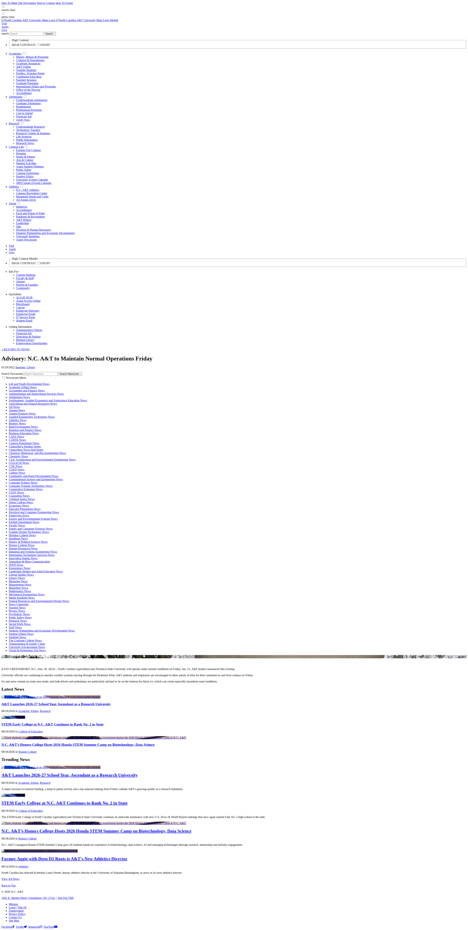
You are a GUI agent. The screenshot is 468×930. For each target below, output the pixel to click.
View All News (10, 878)
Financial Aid (24, 116)
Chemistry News (18, 456)
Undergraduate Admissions (31, 100)
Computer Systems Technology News (30, 485)
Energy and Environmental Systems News (33, 518)
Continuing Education (28, 76)
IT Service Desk (25, 317)
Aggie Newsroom (26, 239)
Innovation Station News (23, 558)
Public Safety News (20, 617)
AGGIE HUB (24, 297)
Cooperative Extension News (26, 489)
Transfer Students (26, 70)
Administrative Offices (29, 330)
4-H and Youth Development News (29, 384)
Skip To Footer (64, 3)
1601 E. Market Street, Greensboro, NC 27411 (28, 897)
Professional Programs (29, 109)
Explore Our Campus (28, 150)
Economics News (19, 505)
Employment (16, 910)
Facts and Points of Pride (30, 213)
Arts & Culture (24, 160)
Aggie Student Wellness (30, 166)
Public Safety (23, 169)
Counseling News (19, 495)
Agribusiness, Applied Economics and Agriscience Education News (48, 400)
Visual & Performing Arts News (27, 650)
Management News (20, 584)
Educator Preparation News (25, 508)
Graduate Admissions (28, 103)
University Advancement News (27, 647)
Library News (17, 578)
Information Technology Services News (32, 555)
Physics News (17, 610)
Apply (5, 26)
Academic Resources (28, 63)
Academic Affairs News (23, 387)
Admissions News (19, 397)
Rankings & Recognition (30, 216)
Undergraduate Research (30, 126)
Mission (13, 904)
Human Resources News (23, 548)
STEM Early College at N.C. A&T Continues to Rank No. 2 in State (52, 724)
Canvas (20, 307)
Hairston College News (22, 535)
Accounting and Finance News (27, 390)
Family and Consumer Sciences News (31, 528)
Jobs (18, 226)
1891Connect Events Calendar (33, 183)
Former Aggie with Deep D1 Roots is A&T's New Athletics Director (64, 858)
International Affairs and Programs (36, 86)
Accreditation (24, 93)
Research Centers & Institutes (33, 133)
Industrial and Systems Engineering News (33, 551)
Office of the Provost (28, 89)
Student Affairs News (21, 633)
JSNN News (16, 564)
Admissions (15, 96)
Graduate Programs (27, 83)
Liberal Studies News (21, 574)
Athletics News (18, 420)
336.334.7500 (65, 897)
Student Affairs (24, 176)
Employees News (19, 515)
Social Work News (20, 624)
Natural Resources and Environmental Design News (39, 601)
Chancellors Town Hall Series (26, 449)
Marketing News (18, 587)
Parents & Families (27, 284)
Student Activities (26, 163)
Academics (15, 53)
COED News (16, 469)
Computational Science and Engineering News (36, 479)
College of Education (30, 731)
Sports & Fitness (25, 156)
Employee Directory (27, 310)
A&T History (24, 219)
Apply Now (23, 119)
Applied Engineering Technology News (32, 416)
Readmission (23, 106)
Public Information (27, 139)
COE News (15, 466)
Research (14, 123)
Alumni (20, 281)
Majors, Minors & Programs (32, 56)
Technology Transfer (28, 130)
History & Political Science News (28, 541)
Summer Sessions (26, 79)
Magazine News (18, 581)
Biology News (17, 423)
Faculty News (17, 525)
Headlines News (18, 538)
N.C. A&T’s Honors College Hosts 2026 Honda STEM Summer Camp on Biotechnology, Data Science (77, 745)
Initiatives (21, 206)
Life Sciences (24, 136)
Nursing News (17, 607)
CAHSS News (17, 439)
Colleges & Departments (30, 60)
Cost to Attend (24, 113)
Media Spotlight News (22, 597)
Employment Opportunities (31, 343)
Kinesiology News (19, 568)
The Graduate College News (25, 640)
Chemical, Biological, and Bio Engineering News (37, 453)
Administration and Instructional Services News (36, 393)
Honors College (27, 751)
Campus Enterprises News (24, 443)
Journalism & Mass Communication (29, 561)
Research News (25, 143)
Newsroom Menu (16, 377)
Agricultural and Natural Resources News (33, 403)
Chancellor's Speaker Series (25, 446)
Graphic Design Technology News (29, 532)
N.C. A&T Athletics (27, 189)
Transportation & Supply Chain (27, 643)
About (12, 203)
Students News (17, 637)
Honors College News (22, 545)
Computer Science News (23, 482)
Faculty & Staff (25, 278)
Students (20, 367)
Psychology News (19, 614)
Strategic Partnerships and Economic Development (45, 233)
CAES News (16, 436)
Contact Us (15, 917)
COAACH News (19, 462)
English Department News (24, 522)
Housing (21, 153)
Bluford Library (25, 339)
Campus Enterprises (27, 173)
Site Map (14, 920)
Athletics (14, 186)
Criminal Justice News (22, 499)
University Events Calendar (32, 179)
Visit (4, 23)
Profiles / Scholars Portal (30, 73)
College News (17, 472)
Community (23, 288)
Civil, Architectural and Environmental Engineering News (42, 459)
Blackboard (22, 304)
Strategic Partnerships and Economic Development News (42, 630)
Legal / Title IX (18, 907)
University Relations (28, 236)
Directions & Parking (28, 336)
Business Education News (24, 433)
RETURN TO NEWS (15, 349)
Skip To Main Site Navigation (18, 3)
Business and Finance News (25, 430)
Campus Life (16, 146)
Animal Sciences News (22, 413)
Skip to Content (46, 3)
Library (31, 367)
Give (4, 30)
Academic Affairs (28, 711)
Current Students (25, 274)
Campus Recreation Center (31, 193)
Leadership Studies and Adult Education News (36, 571)
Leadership (22, 223)
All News (14, 407)
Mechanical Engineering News (26, 594)
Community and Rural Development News (33, 476)
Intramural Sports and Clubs (32, 196)
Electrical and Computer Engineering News (34, 512)
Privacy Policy (17, 914)
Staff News (15, 627)
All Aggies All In (26, 199)
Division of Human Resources (33, 229)
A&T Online (23, 66)
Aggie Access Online (28, 300)
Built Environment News (23, 426)
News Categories (19, 604)
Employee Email (25, 314)
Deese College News (21, 502)
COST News (16, 492)
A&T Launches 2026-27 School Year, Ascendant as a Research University (56, 704)
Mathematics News (20, 591)
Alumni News (17, 410)
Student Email (24, 320)
